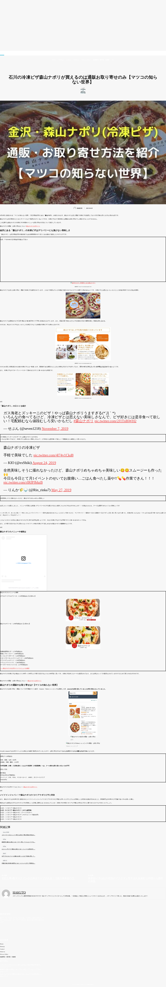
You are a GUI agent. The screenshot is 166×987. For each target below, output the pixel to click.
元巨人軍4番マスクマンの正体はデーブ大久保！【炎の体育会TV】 (38, 878)
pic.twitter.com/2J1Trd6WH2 (115, 421)
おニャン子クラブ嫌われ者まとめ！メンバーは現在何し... (18, 849)
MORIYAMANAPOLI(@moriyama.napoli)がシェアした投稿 (23, 588)
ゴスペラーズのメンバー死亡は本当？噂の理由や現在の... (18, 835)
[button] (112, 60)
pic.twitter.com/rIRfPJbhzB (23, 482)
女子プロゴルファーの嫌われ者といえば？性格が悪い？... (18, 856)
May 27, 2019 (61, 490)
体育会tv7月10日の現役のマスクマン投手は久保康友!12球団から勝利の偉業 (125, 879)
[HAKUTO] (75, 208)
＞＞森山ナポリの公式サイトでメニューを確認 (14, 668)
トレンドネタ (6, 832)
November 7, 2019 (55, 429)
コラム (4, 839)
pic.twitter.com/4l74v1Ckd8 (53, 455)
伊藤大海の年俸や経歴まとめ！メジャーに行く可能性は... (18, 863)
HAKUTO (79, 208)
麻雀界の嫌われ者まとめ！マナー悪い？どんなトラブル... (18, 842)
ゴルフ (4, 853)
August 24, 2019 (44, 463)
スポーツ (83, 71)
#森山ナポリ (84, 421)
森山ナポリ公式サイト (33, 226)
